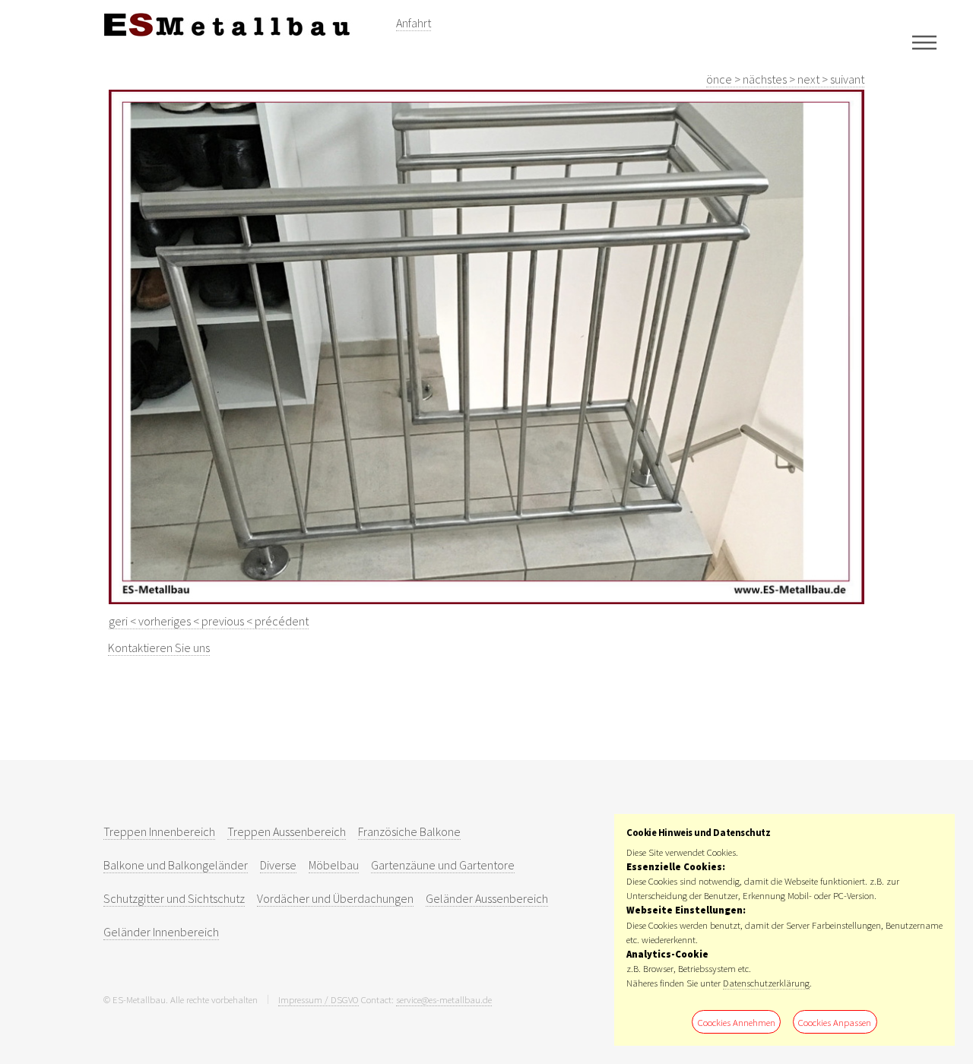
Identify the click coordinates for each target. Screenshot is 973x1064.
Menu (924, 42)
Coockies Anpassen (834, 1022)
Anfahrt (413, 22)
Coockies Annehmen (736, 1022)
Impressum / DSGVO (318, 999)
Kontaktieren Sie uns (159, 647)
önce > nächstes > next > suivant (785, 79)
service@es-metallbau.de (444, 999)
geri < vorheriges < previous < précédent (209, 621)
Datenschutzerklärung (766, 983)
